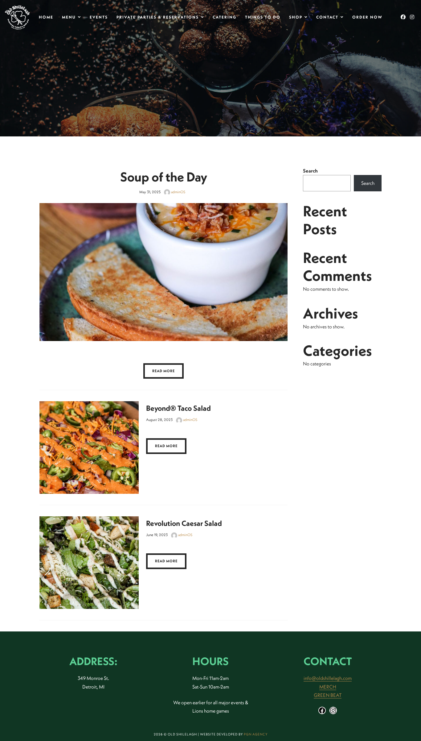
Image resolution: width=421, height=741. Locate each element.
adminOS (177, 191)
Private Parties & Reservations (157, 17)
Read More (163, 370)
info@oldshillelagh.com (328, 678)
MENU (69, 17)
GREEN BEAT (327, 695)
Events (99, 17)
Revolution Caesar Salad (184, 523)
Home (46, 17)
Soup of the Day (163, 177)
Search (310, 171)
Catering (224, 17)
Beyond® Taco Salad (178, 408)
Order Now (367, 17)
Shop (295, 17)
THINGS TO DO (262, 17)
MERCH (327, 687)
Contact (327, 17)
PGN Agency (256, 734)
